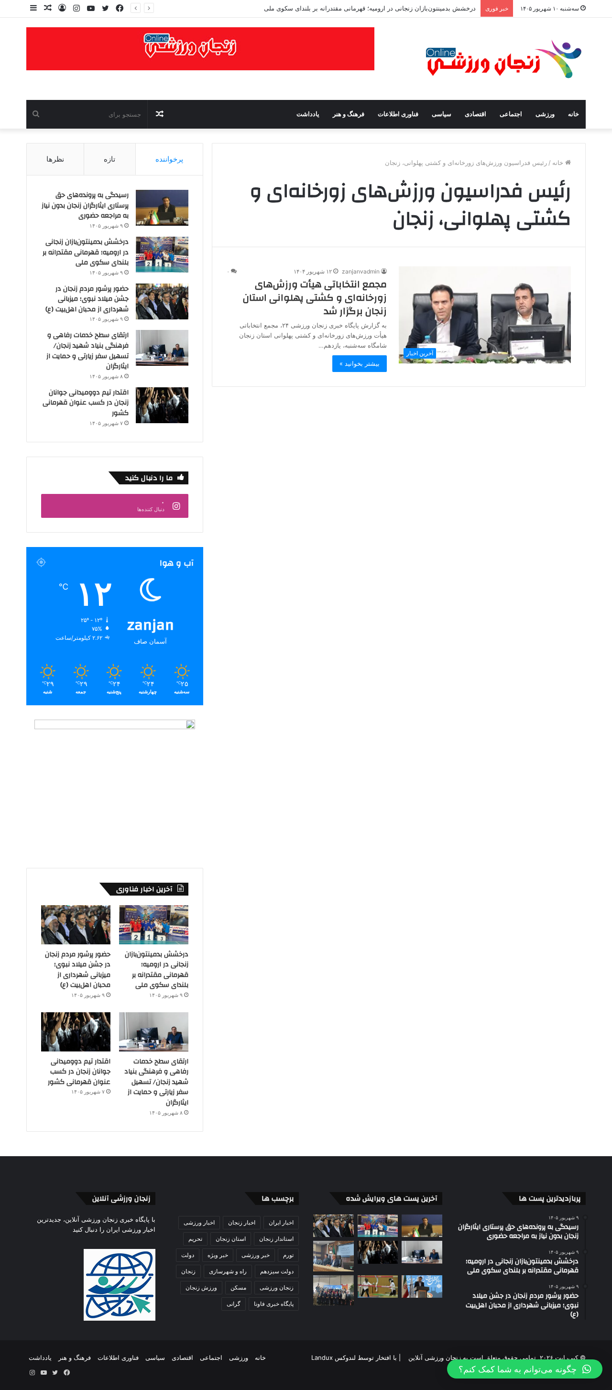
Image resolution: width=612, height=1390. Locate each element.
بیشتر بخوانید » (359, 363)
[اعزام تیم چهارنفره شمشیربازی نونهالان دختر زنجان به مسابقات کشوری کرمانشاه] (378, 1286)
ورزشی (545, 114)
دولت (187, 1255)
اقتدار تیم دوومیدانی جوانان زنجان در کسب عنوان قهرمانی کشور (86, 402)
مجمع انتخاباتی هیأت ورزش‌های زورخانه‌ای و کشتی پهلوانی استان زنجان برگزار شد (315, 297)
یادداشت (307, 114)
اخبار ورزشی (199, 1222)
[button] (524, 1369)
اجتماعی (511, 114)
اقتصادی (475, 114)
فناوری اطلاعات (398, 114)
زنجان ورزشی (277, 1287)
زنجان (188, 1271)
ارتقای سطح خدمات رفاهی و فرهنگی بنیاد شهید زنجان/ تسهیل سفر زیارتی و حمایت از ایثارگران (87, 350)
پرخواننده (169, 159)
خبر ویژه (218, 1255)
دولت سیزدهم (277, 1271)
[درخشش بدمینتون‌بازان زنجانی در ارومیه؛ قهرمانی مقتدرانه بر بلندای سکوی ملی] (162, 255)
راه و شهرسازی (228, 1271)
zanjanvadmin (361, 271)
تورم (288, 1255)
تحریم (195, 1238)
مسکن (238, 1287)
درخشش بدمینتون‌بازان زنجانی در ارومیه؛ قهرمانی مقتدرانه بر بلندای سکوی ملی (370, 8)
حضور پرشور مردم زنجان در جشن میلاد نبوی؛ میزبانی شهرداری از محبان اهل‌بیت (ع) (87, 299)
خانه (573, 114)
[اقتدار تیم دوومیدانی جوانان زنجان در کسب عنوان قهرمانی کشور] (162, 405)
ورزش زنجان (201, 1287)
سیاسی (441, 114)
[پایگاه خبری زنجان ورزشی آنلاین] (497, 59)
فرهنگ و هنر (348, 114)
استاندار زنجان (276, 1238)
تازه (109, 159)
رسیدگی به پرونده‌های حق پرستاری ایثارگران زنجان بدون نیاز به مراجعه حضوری (85, 205)
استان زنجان (231, 1238)
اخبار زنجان (241, 1222)
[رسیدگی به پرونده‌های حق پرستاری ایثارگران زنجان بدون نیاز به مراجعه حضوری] (162, 208)
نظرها (55, 159)
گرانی (233, 1303)
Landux (322, 1357)
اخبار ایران (281, 1222)
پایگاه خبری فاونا (274, 1303)
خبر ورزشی (255, 1255)
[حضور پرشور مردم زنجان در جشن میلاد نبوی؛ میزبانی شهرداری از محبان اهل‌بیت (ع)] (162, 301)
